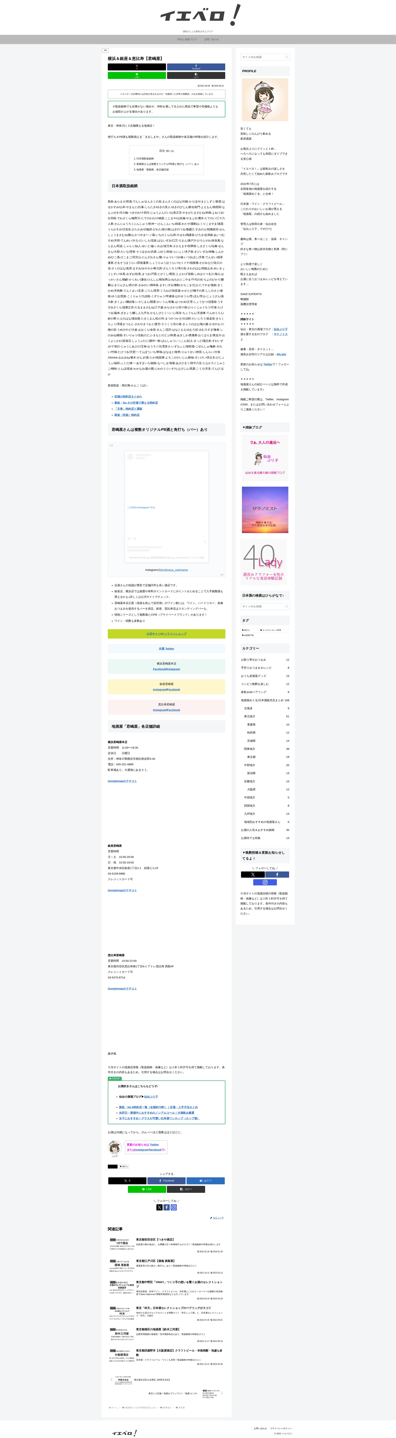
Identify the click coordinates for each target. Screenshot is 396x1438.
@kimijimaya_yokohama (173, 569)
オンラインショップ (173, 633)
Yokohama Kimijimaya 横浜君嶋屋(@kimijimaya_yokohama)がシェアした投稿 (166, 557)
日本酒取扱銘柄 (145, 158)
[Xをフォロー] (159, 1207)
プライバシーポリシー (281, 1428)
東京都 (114, 1166)
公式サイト (154, 633)
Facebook (159, 669)
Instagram (173, 669)
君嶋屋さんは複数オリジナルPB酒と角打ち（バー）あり (167, 164)
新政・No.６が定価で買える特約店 (136, 402)
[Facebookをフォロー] (167, 1207)
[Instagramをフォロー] (174, 1207)
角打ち (125, 1166)
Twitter (154, 1144)
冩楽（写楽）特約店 (127, 415)
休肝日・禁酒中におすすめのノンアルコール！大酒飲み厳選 (156, 1112)
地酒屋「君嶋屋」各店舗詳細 (152, 169)
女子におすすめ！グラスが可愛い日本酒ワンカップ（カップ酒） (159, 1118)
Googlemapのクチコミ (122, 781)
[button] (196, 75)
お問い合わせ (260, 1428)
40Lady (281, 354)
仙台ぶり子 (151, 1096)
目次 (162, 150)
